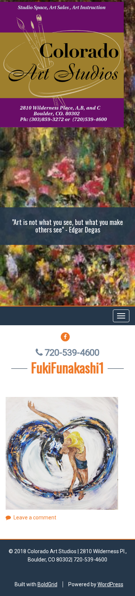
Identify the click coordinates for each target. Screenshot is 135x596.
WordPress (110, 584)
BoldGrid (47, 584)
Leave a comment (35, 518)
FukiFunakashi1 (67, 367)
